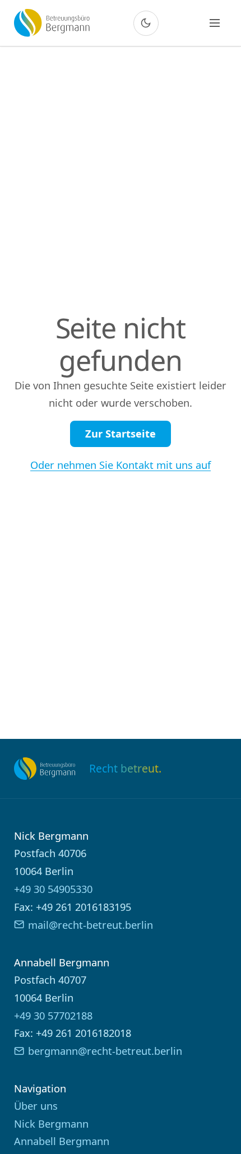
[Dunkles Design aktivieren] (146, 23)
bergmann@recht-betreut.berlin (105, 1051)
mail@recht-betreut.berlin (90, 925)
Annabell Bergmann (61, 1141)
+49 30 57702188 (53, 1015)
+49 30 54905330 (53, 889)
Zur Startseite (120, 433)
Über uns (36, 1106)
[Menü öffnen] (214, 23)
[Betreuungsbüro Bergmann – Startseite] (52, 22)
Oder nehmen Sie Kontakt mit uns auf (120, 465)
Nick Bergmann (51, 1123)
